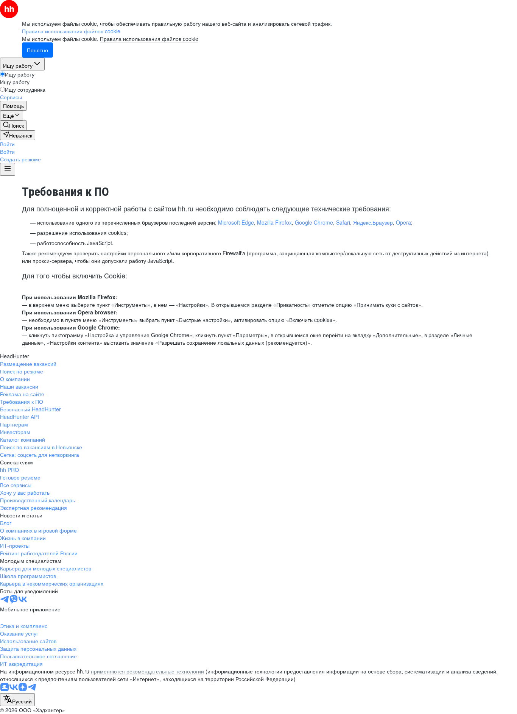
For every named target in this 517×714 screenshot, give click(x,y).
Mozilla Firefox (274, 222)
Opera (403, 222)
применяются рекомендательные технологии (147, 671)
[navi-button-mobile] (7, 169)
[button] (7, 144)
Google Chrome (314, 222)
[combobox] (17, 699)
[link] (13, 125)
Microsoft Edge (236, 222)
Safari (343, 222)
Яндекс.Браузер (373, 222)
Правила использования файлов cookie (149, 38)
